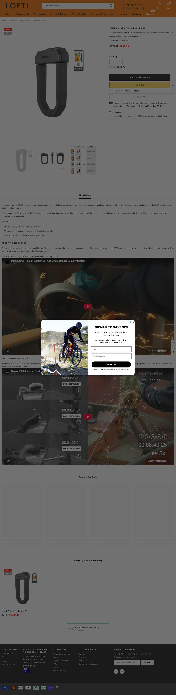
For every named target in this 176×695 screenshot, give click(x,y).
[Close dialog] (131, 322)
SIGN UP (111, 364)
